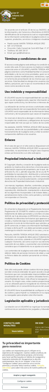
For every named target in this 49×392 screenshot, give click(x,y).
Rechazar (24, 387)
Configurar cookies (24, 381)
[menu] (45, 2)
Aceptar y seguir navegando (24, 375)
